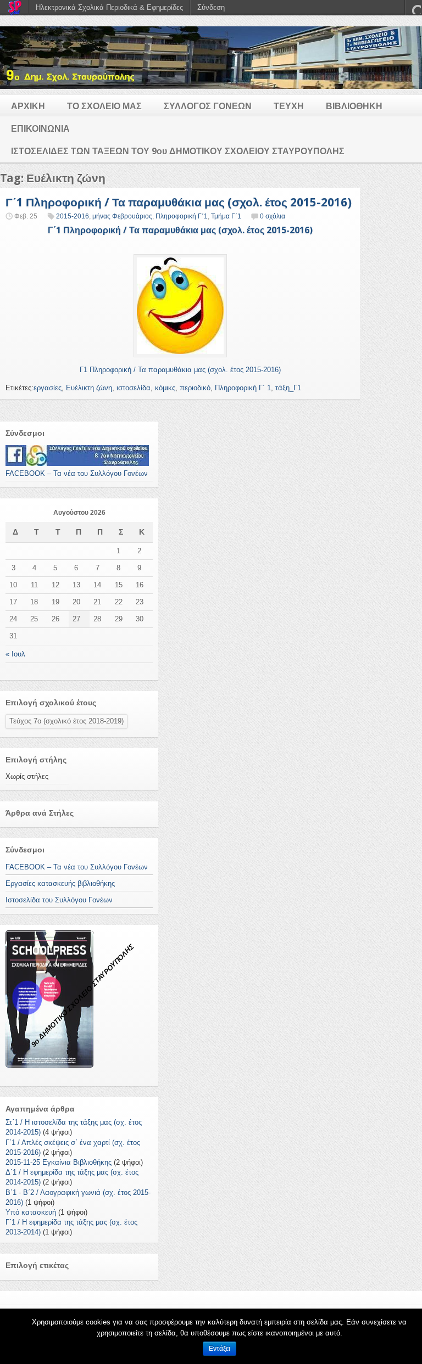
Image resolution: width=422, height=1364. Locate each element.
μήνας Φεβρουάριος (122, 216)
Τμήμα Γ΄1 (226, 216)
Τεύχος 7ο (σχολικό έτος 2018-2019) (66, 721)
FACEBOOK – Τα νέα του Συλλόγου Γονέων (76, 867)
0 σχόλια (272, 216)
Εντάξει (219, 1348)
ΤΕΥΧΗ (289, 106)
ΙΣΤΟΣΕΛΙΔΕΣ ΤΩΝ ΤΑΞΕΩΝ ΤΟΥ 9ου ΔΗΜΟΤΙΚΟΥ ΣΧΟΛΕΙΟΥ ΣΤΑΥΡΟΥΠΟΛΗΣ (178, 151)
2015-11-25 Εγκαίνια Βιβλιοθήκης (58, 1162)
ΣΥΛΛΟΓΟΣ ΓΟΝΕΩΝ (208, 106)
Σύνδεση (211, 7)
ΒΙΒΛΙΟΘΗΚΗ (354, 106)
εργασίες (48, 388)
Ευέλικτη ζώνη (89, 388)
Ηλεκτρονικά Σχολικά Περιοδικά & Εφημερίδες (109, 7)
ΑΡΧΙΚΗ (28, 106)
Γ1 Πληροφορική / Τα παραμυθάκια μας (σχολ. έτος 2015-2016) (180, 370)
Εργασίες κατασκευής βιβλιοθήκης (60, 883)
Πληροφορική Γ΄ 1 (243, 388)
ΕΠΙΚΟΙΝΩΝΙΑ (40, 129)
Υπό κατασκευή (30, 1212)
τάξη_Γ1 (288, 388)
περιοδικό (195, 388)
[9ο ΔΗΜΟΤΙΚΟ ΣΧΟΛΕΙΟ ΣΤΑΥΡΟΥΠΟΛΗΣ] (211, 57)
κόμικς (165, 388)
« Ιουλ (15, 654)
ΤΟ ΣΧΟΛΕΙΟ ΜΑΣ (104, 106)
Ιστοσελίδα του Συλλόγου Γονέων (59, 900)
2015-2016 (72, 216)
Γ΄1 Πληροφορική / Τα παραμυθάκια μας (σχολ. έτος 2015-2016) (178, 202)
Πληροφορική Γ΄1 (182, 216)
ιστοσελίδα (133, 388)
